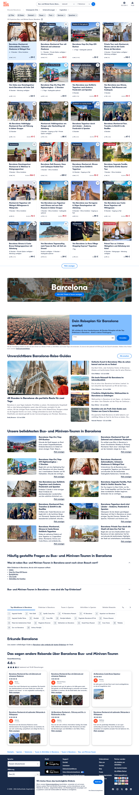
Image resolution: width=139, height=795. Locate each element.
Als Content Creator (120, 768)
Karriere (101, 765)
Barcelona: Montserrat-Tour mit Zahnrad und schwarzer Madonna (25, 675)
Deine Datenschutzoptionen (71, 772)
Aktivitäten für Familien (17, 579)
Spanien (19, 752)
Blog (100, 769)
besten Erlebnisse (60, 645)
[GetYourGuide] (6, 4)
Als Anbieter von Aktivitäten (119, 763)
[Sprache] (124, 2)
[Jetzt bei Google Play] (52, 763)
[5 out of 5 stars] (27, 679)
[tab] (21, 607)
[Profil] (132, 2)
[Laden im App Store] (52, 772)
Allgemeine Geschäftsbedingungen (74, 775)
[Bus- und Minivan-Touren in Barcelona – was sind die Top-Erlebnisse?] (129, 589)
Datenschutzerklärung (70, 769)
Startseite (10, 752)
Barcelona (36, 645)
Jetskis (11, 570)
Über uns (102, 762)
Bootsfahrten (13, 574)
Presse (101, 772)
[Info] (42, 19)
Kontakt (65, 762)
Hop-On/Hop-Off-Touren (18, 572)
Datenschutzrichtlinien (23, 349)
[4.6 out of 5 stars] (13, 667)
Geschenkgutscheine (105, 775)
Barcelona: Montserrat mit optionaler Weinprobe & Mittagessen (27, 713)
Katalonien (28, 752)
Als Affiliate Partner (120, 771)
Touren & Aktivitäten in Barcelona (47, 752)
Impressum (66, 765)
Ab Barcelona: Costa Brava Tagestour (107, 674)
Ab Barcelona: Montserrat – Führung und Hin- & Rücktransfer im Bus (68, 713)
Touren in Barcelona (69, 752)
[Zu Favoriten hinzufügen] (34, 24)
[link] (22, 41)
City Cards (12, 577)
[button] (22, 41)
